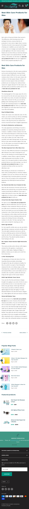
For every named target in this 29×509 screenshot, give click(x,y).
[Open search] (20, 6)
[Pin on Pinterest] (10, 323)
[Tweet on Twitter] (13, 323)
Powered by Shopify (6, 505)
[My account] (23, 6)
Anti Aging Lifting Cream (17, 410)
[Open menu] (2, 5)
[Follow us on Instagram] (9, 489)
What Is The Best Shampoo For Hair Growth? (19, 359)
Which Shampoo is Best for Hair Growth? (18, 385)
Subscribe (7, 474)
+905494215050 (11, 440)
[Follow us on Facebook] (3, 489)
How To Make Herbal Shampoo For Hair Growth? (19, 367)
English (4, 481)
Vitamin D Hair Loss (16, 349)
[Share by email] (16, 323)
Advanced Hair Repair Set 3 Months (18, 420)
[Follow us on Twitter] (6, 489)
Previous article (7, 332)
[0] (26, 6)
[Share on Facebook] (7, 323)
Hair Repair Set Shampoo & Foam (18, 400)
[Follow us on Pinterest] (12, 489)
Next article (23, 332)
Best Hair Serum (15, 375)
